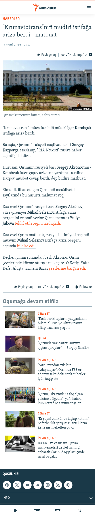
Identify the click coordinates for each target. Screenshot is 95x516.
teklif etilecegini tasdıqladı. (37, 224)
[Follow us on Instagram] (48, 485)
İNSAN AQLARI (47, 360)
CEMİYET (44, 314)
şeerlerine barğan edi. (67, 269)
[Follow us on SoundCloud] (37, 485)
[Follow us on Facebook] (7, 485)
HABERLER (11, 19)
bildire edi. (26, 246)
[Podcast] (68, 485)
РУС (58, 510)
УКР (37, 510)
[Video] (15, 510)
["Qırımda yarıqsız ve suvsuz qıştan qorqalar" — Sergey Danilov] (20, 344)
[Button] (46, 55)
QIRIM (42, 338)
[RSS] (58, 485)
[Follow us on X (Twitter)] (17, 485)
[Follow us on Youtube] (27, 485)
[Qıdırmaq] (79, 510)
